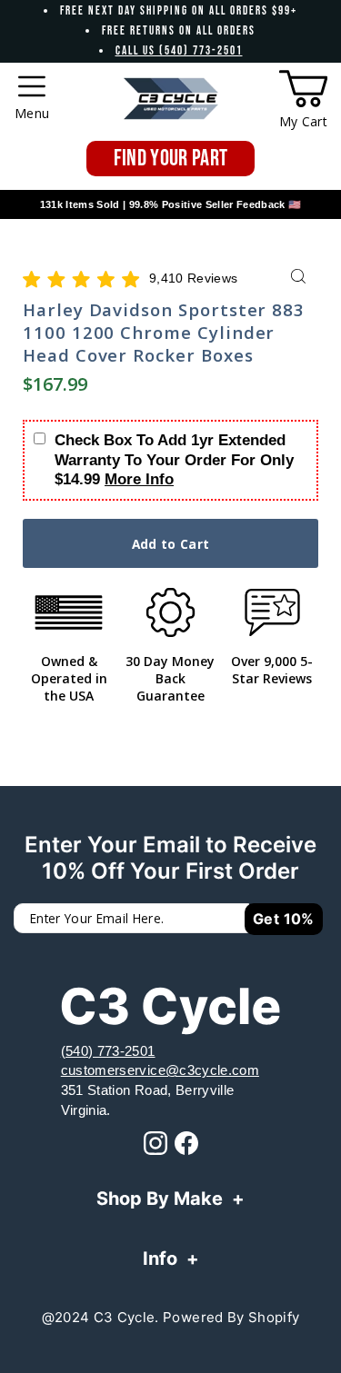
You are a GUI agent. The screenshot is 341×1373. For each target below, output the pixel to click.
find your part (171, 158)
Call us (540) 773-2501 (179, 51)
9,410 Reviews (193, 278)
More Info (139, 479)
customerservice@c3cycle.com (160, 1070)
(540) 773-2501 (108, 1051)
